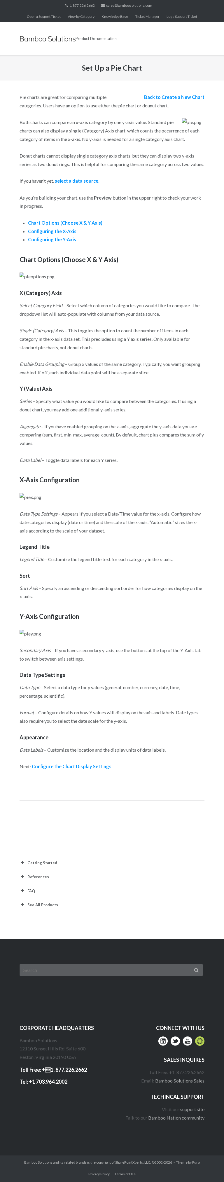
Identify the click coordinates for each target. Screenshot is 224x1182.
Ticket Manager (147, 16)
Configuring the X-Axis (52, 231)
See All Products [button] (42, 904)
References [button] (38, 876)
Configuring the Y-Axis (52, 239)
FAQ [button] (31, 890)
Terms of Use (125, 1174)
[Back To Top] (208, 1166)
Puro (196, 1162)
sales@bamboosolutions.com (129, 5)
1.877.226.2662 (82, 5)
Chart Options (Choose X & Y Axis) (65, 223)
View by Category (81, 16)
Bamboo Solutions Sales (179, 1080)
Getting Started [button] (42, 862)
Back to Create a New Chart (174, 97)
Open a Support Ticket (44, 16)
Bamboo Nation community (176, 1117)
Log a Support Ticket (182, 16)
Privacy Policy (99, 1174)
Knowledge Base (115, 16)
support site (192, 1109)
